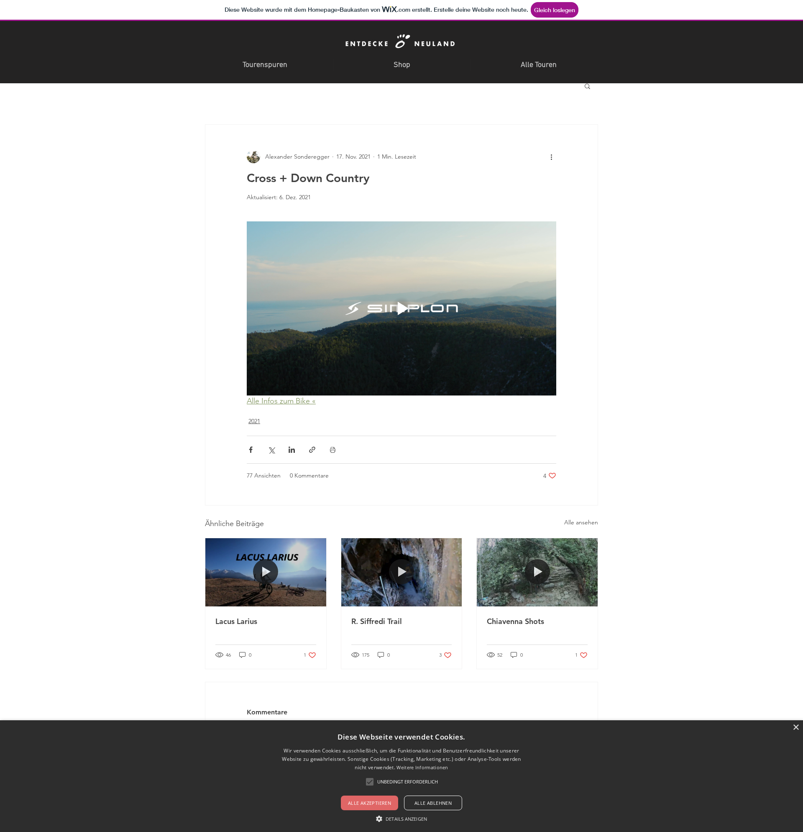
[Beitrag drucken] (333, 450)
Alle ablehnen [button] (433, 803)
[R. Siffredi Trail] (401, 572)
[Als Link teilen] (312, 450)
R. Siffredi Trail (376, 621)
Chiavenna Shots (515, 621)
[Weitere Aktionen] (551, 157)
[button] (587, 85)
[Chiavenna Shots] (537, 572)
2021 (254, 421)
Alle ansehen (581, 522)
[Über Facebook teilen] (251, 450)
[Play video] (401, 308)
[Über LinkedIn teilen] (292, 450)
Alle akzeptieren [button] (369, 803)
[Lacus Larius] (265, 572)
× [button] (796, 727)
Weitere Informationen (422, 767)
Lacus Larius (236, 621)
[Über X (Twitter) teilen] (271, 450)
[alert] (401, 776)
